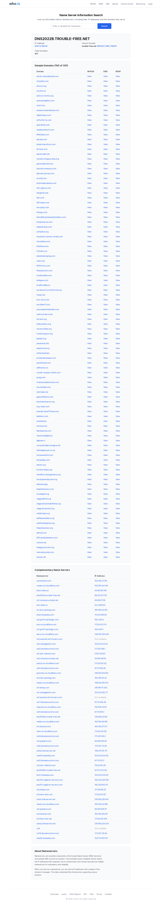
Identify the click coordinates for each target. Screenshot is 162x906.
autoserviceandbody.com (48, 110)
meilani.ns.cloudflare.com (48, 721)
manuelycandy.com (45, 552)
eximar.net (41, 557)
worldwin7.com (43, 304)
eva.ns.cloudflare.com (46, 624)
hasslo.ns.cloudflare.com (48, 683)
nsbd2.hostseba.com (46, 838)
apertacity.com (43, 125)
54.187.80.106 (101, 590)
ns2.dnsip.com (43, 789)
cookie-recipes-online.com (48, 372)
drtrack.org (42, 319)
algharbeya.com (44, 115)
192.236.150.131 (101, 785)
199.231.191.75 (101, 751)
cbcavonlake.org (44, 329)
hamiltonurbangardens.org (48, 474)
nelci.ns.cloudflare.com (47, 731)
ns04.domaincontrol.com (48, 736)
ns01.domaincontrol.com (48, 712)
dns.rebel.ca (42, 605)
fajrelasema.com (44, 431)
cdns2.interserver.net (46, 823)
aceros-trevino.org (45, 96)
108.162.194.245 (102, 634)
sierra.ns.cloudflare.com (47, 634)
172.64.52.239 (101, 819)
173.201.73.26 (101, 746)
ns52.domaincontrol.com (48, 746)
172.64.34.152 (101, 731)
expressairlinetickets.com (48, 309)
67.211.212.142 (101, 770)
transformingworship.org (48, 159)
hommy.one (42, 426)
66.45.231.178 (101, 595)
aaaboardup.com (44, 227)
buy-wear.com (43, 406)
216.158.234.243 (102, 823)
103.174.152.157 (101, 838)
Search (104, 26)
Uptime (115, 4)
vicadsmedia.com (44, 275)
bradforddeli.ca (43, 285)
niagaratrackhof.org (45, 508)
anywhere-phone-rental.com (50, 236)
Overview (54, 894)
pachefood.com (44, 363)
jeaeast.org (41, 338)
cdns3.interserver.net (46, 751)
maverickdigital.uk (44, 435)
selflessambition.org (45, 518)
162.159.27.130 (101, 581)
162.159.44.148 (101, 585)
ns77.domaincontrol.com (48, 702)
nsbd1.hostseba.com (46, 755)
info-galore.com (44, 188)
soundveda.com (44, 387)
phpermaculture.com (46, 144)
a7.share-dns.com (45, 794)
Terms (99, 894)
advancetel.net (43, 154)
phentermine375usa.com (48, 411)
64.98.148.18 (100, 658)
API (85, 894)
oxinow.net (41, 542)
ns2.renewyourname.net (47, 658)
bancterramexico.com (46, 168)
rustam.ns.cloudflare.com (48, 585)
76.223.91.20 (100, 765)
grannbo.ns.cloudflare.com (49, 673)
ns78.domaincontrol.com (48, 833)
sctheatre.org (43, 231)
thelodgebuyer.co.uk (46, 450)
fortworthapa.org (44, 469)
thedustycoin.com (44, 270)
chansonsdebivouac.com (48, 382)
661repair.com (43, 202)
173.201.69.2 (100, 736)
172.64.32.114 (100, 624)
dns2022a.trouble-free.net (48, 595)
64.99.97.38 (100, 600)
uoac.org (41, 261)
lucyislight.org (43, 494)
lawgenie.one (42, 193)
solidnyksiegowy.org (46, 523)
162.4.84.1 (99, 629)
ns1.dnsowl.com (44, 726)
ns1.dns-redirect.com (46, 653)
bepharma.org (43, 348)
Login (150, 4)
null (38, 828)
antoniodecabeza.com (46, 183)
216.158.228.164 (102, 799)
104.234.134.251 (102, 775)
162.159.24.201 (101, 610)
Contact (108, 894)
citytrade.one (42, 392)
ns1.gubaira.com (44, 809)
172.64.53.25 (100, 794)
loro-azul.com (43, 299)
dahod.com (41, 533)
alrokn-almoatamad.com (47, 76)
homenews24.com (45, 455)
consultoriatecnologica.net (48, 445)
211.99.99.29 (100, 789)
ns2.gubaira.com (44, 741)
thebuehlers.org (44, 324)
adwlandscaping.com (46, 256)
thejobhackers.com (45, 489)
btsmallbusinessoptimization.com (51, 217)
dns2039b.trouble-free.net (48, 770)
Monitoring (140, 4)
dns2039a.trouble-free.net (48, 717)
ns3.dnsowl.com (44, 814)
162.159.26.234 (101, 814)
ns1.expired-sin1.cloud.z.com (49, 697)
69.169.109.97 (101, 741)
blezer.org (41, 465)
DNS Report (75, 894)
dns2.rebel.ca (43, 590)
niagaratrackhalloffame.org (49, 503)
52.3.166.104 (100, 605)
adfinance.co (42, 367)
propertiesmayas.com (46, 358)
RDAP (101, 4)
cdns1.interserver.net (46, 799)
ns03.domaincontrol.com (48, 760)
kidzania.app (42, 484)
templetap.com (43, 460)
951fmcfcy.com (43, 265)
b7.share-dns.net (44, 819)
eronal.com (42, 178)
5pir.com (40, 198)
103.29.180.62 (101, 615)
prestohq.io (42, 421)
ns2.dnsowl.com (44, 581)
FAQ (91, 894)
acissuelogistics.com (46, 100)
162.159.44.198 (101, 804)
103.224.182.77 (101, 692)
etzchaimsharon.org (46, 401)
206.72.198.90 (41, 46)
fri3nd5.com (42, 251)
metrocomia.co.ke (45, 314)
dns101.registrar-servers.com (49, 785)
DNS (107, 4)
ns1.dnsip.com (43, 687)
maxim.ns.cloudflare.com (48, 804)
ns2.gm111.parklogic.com (47, 619)
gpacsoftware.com (45, 397)
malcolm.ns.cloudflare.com (49, 707)
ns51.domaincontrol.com (47, 668)
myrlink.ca (41, 91)
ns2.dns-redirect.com (46, 765)
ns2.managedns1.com (46, 644)
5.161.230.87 (100, 653)
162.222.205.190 (102, 780)
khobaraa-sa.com (44, 222)
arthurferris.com (44, 120)
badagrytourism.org (45, 547)
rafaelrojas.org (43, 513)
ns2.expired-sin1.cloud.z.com (49, 639)
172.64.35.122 (100, 663)
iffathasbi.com (43, 134)
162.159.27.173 (101, 726)
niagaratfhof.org (44, 499)
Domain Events (127, 4)
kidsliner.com (42, 416)
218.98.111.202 (101, 687)
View (89, 76)
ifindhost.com (43, 246)
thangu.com (42, 212)
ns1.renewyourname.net (47, 600)
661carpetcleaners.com (47, 537)
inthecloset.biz (43, 353)
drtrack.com (42, 149)
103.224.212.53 (101, 644)
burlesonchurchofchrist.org (49, 290)
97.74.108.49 (100, 702)
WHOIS (93, 4)
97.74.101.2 (99, 760)
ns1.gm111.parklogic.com (47, 629)
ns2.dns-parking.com (46, 678)
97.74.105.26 (100, 668)
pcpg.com (41, 377)
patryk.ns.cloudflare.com (48, 663)
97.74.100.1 (99, 712)
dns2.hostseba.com (45, 615)
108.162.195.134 (101, 683)
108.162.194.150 (101, 673)
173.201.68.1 (100, 649)
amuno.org (41, 86)
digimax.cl (41, 440)
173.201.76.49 (101, 833)
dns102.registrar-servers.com (50, 780)
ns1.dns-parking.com (46, 610)
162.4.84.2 (99, 619)
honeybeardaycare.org (47, 479)
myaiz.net (41, 295)
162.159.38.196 (101, 721)
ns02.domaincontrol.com (48, 649)
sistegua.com (42, 280)
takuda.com (42, 139)
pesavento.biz (43, 343)
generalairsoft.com (45, 164)
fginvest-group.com (45, 173)
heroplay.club (43, 207)
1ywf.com (41, 105)
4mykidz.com (43, 81)
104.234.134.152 (101, 755)
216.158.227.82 (101, 717)
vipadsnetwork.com (45, 130)
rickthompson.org (45, 333)
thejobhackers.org (45, 528)
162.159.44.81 (101, 707)
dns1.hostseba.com (45, 775)
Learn (64, 894)
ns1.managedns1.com (46, 692)
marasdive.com (43, 241)
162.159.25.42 (101, 678)
